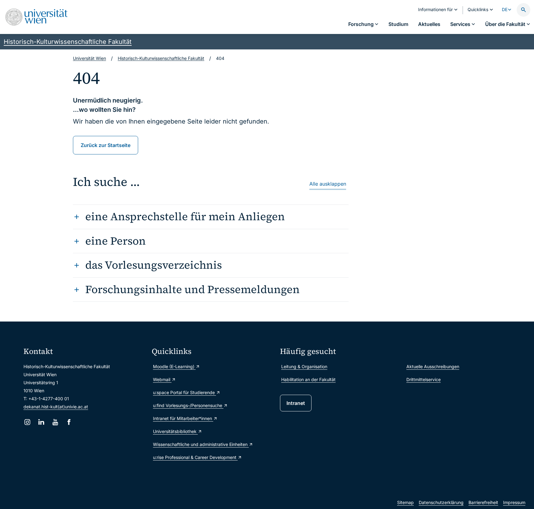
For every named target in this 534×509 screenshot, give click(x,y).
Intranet (295, 403)
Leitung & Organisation (304, 366)
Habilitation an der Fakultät (308, 379)
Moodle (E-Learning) (174, 366)
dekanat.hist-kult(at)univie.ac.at (55, 406)
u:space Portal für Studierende (184, 392)
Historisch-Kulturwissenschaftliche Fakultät (68, 41)
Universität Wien (89, 58)
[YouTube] (55, 422)
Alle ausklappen (327, 184)
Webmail (162, 379)
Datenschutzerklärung (441, 502)
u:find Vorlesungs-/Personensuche (188, 405)
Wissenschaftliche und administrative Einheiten (201, 444)
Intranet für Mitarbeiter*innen (183, 418)
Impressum (514, 502)
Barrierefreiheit (483, 502)
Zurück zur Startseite (105, 145)
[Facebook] (69, 422)
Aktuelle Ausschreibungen (432, 366)
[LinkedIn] (41, 422)
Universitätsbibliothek (175, 431)
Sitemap (405, 502)
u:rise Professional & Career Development (195, 457)
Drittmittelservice (423, 379)
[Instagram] (27, 422)
